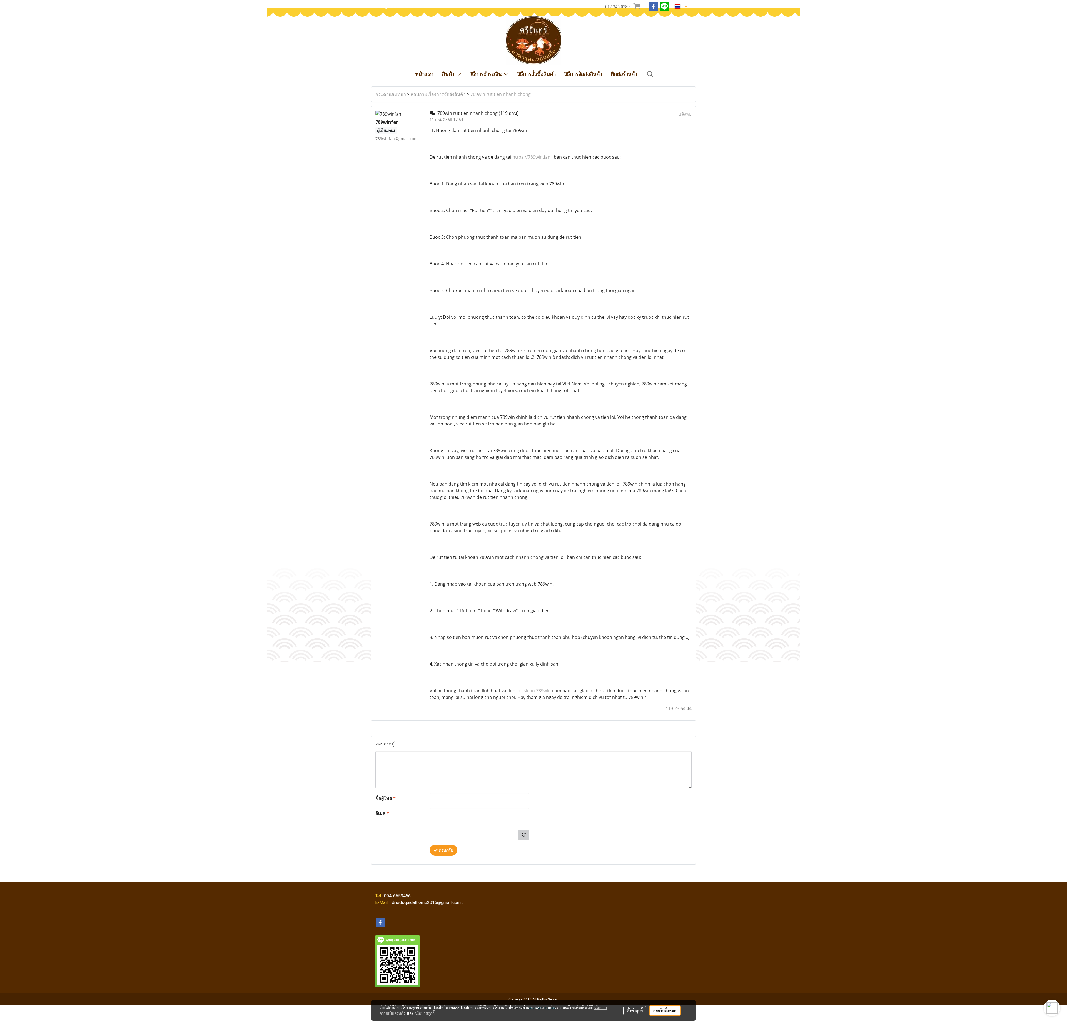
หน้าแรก (424, 74)
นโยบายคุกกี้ (425, 1013)
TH (684, 6)
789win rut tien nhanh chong (500, 94)
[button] (650, 74)
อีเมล (382, 813)
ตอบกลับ (445, 850)
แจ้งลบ (685, 114)
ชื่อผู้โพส (385, 798)
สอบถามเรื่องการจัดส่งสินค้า (438, 94)
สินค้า (449, 74)
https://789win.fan (531, 157)
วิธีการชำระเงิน (487, 74)
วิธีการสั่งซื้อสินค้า (536, 74)
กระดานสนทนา (390, 94)
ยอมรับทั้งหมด (665, 1010)
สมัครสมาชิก (413, 6)
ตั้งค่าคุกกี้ (635, 1010)
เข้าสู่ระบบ (387, 6)
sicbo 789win (537, 691)
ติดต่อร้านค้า (624, 74)
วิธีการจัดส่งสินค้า (583, 74)
